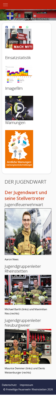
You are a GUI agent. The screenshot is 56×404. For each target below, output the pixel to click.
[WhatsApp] (27, 27)
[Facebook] (6, 27)
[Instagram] (13, 27)
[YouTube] (20, 27)
